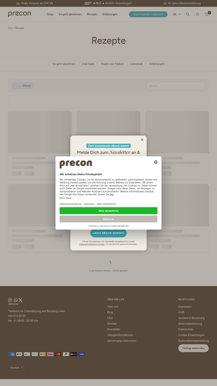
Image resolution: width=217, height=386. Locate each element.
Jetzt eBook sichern (108, 233)
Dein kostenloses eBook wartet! (108, 146)
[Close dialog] (142, 139)
